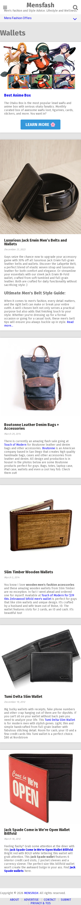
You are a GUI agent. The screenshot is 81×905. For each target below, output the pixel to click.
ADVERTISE (31, 899)
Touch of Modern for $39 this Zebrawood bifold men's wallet (39, 597)
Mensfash (40, 5)
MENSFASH (31, 893)
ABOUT (14, 899)
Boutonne (48, 448)
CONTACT (50, 899)
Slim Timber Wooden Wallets (28, 572)
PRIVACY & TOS (41, 903)
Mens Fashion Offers (18, 18)
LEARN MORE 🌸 (40, 124)
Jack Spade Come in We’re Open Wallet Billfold (37, 832)
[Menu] (5, 7)
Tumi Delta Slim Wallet (23, 696)
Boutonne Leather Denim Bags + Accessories (31, 426)
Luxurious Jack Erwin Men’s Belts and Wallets (35, 242)
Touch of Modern (15, 444)
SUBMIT (66, 899)
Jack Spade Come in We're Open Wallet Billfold (41, 850)
